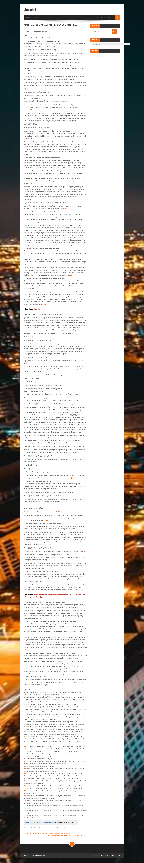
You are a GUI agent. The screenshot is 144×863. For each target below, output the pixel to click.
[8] (34, 138)
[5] (35, 107)
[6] (32, 110)
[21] (42, 618)
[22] (25, 650)
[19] (85, 551)
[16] (72, 478)
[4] (48, 92)
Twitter (93, 855)
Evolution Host (104, 855)
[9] (30, 154)
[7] (56, 127)
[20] (44, 568)
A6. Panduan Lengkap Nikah (42, 822)
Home (28, 17)
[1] (57, 56)
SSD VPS (36, 17)
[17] (59, 512)
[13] (44, 304)
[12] (71, 275)
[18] (46, 520)
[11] (74, 245)
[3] (76, 79)
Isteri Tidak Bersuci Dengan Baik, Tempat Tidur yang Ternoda (67, 835)
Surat (113, 855)
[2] (33, 73)
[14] (69, 443)
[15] (57, 472)
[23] (45, 676)
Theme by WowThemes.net (37, 855)
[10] (66, 208)
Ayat (118, 855)
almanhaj (30, 9)
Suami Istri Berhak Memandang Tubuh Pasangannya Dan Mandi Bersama (47, 833)
